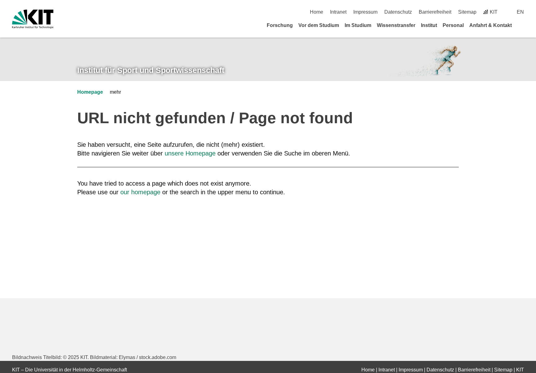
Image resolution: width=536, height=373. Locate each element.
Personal (453, 25)
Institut (429, 25)
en (520, 12)
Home (316, 12)
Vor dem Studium (318, 25)
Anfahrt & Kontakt (490, 25)
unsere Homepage (190, 153)
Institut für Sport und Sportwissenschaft (150, 70)
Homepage (90, 92)
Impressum (365, 12)
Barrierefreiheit (435, 12)
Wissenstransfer (396, 25)
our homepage (140, 192)
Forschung (280, 25)
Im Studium (358, 25)
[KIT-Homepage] (32, 19)
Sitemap (467, 12)
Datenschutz (398, 12)
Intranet (338, 12)
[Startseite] (522, 25)
